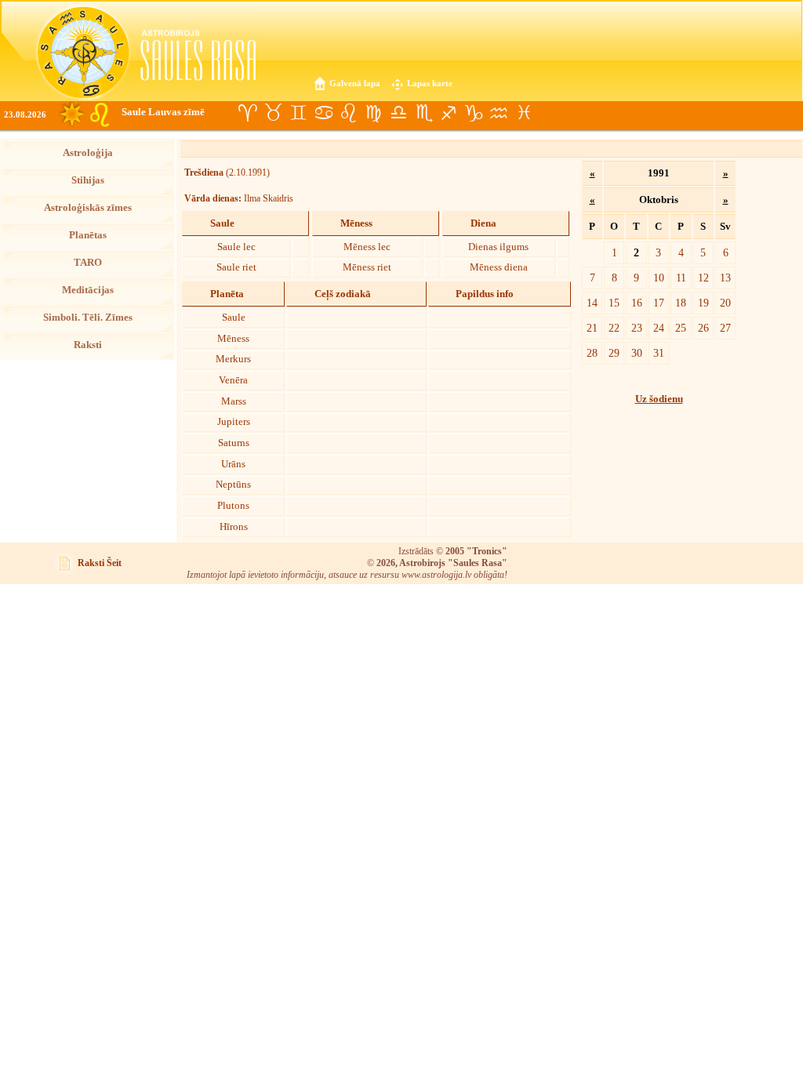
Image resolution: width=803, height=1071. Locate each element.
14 (592, 302)
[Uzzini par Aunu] (247, 112)
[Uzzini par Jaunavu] (373, 112)
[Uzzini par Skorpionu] (423, 112)
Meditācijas (88, 290)
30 (636, 353)
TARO (88, 262)
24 (658, 327)
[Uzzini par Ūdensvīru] (498, 112)
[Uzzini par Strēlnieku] (448, 112)
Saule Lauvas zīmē (163, 112)
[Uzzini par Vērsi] (272, 112)
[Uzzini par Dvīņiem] (298, 112)
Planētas (88, 235)
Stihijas (87, 180)
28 (592, 353)
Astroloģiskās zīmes (88, 207)
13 (725, 277)
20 (725, 302)
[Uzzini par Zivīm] (523, 112)
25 (680, 327)
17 (658, 302)
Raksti (88, 344)
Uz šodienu (659, 399)
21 (592, 327)
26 (703, 327)
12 (703, 277)
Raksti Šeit (100, 562)
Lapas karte (429, 83)
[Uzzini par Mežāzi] (473, 112)
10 (658, 277)
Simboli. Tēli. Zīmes (88, 317)
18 (680, 302)
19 (703, 302)
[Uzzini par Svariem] (398, 112)
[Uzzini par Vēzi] (323, 112)
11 (681, 277)
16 (636, 302)
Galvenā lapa (354, 83)
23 (636, 327)
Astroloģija (88, 152)
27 (725, 327)
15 (614, 302)
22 (614, 327)
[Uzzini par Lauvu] (348, 112)
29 (614, 353)
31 (658, 353)
